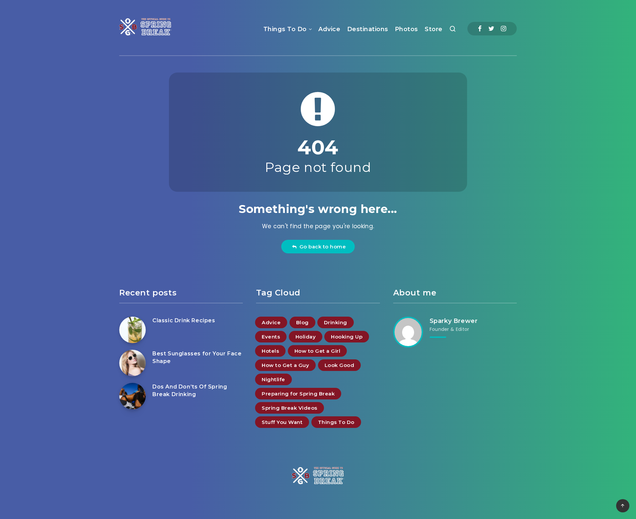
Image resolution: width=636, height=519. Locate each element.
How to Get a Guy (285, 365)
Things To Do (285, 29)
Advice (329, 29)
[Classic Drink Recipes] (132, 330)
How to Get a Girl (317, 351)
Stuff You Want (282, 422)
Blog (302, 322)
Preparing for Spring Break (298, 393)
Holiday (305, 337)
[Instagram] (503, 28)
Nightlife (273, 379)
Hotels (270, 351)
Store (434, 29)
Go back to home (321, 246)
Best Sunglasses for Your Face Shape (196, 357)
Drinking (335, 322)
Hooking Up (346, 337)
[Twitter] (491, 28)
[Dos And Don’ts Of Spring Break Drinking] (132, 396)
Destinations (367, 29)
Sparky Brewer (454, 321)
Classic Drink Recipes (183, 320)
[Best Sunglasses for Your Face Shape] (132, 363)
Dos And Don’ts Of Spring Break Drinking (189, 390)
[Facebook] (480, 28)
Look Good (339, 365)
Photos (406, 29)
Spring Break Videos (289, 408)
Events (271, 337)
